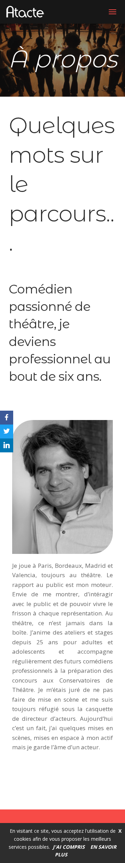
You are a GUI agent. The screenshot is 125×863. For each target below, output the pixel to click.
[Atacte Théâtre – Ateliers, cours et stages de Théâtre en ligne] (27, 12)
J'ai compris (69, 847)
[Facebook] (6, 418)
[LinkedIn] (6, 445)
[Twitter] (6, 431)
